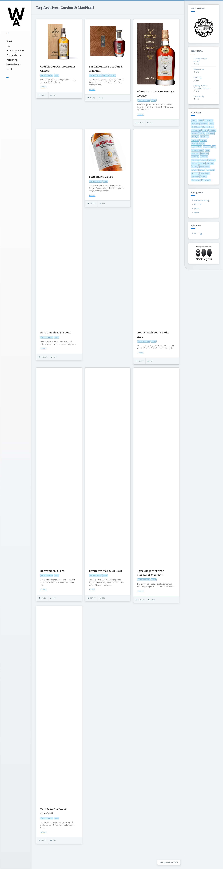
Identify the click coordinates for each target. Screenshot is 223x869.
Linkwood (204, 157)
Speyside (201, 170)
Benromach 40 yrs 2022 (55, 332)
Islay (213, 147)
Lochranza (195, 160)
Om (8, 45)
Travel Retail (206, 180)
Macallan (212, 160)
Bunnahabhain (208, 127)
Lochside (204, 160)
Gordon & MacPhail (198, 143)
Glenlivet (203, 140)
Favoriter (197, 204)
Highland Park (196, 147)
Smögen (194, 170)
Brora (211, 124)
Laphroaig (195, 157)
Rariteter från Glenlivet (105, 570)
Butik (9, 68)
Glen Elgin (195, 137)
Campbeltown (196, 130)
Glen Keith (195, 140)
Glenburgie (210, 133)
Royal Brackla (204, 167)
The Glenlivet (196, 180)
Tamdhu (203, 177)
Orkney (202, 163)
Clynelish (213, 130)
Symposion (195, 177)
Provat (197, 208)
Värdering (11, 59)
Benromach (209, 120)
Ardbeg (194, 120)
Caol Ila (205, 130)
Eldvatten (195, 133)
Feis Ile (202, 133)
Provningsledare (15, 50)
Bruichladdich (196, 127)
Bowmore (204, 124)
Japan (207, 150)
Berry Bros (195, 124)
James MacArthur (197, 150)
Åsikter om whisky (201, 200)
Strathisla (195, 173)
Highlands (207, 147)
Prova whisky (13, 55)
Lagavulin (204, 153)
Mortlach (195, 163)
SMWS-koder (13, 64)
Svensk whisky (204, 173)
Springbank (210, 170)
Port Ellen (210, 163)
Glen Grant (204, 137)
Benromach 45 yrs (52, 570)
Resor (196, 212)
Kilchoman (195, 153)
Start (9, 41)
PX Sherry (195, 167)
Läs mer (43, 87)
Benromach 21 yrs (101, 176)
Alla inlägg (198, 233)
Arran (201, 120)
